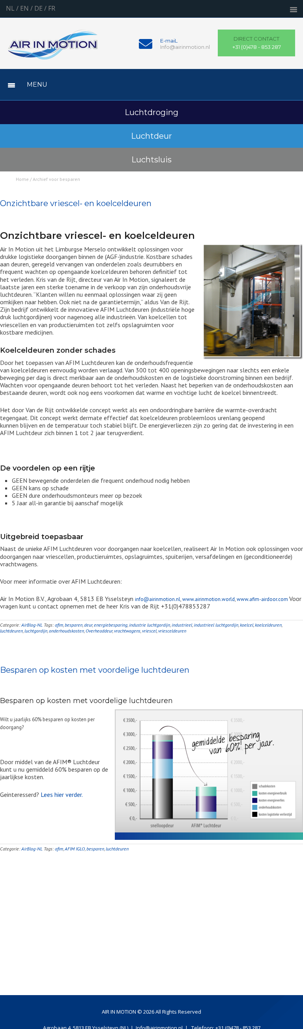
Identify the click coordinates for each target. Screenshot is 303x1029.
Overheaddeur (99, 631)
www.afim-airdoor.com (263, 599)
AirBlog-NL (32, 625)
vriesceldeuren (172, 631)
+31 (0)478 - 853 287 (256, 43)
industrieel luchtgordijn (216, 625)
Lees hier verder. (62, 794)
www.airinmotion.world (208, 599)
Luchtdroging (151, 112)
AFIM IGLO (75, 849)
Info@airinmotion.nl (185, 47)
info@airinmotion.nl (157, 599)
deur (88, 625)
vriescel (149, 631)
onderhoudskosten (66, 631)
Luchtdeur (151, 136)
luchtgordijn (35, 631)
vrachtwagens (127, 631)
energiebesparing (110, 625)
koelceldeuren (268, 625)
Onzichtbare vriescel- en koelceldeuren (76, 203)
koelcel (246, 625)
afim (59, 625)
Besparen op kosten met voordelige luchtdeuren (94, 670)
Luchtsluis (151, 159)
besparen (73, 625)
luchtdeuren (11, 631)
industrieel (182, 625)
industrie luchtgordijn (149, 625)
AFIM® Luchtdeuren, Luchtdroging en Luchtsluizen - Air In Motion (52, 49)
